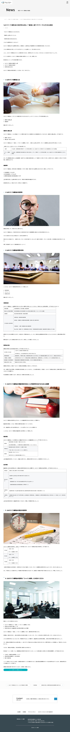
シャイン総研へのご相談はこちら (15, 669)
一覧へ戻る (35, 685)
